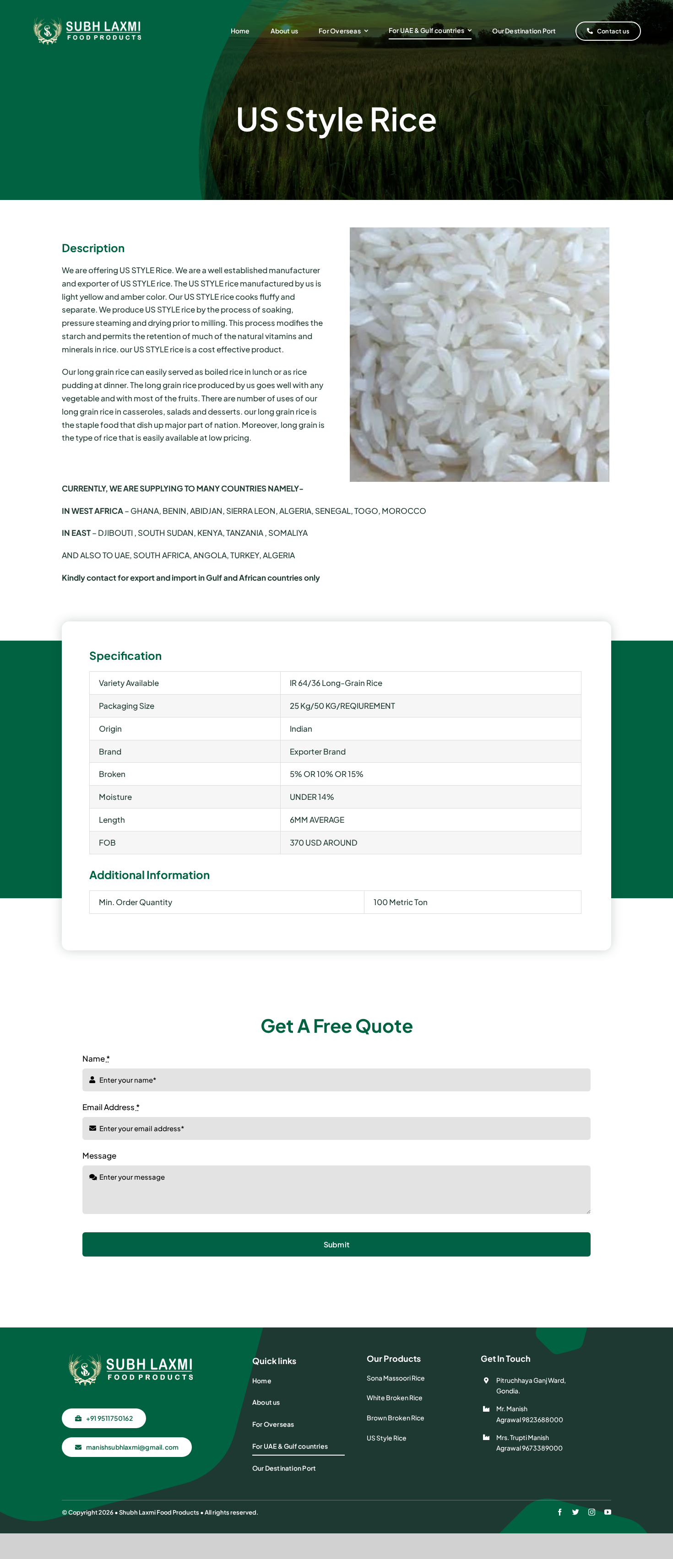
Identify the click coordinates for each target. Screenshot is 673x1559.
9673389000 (542, 1448)
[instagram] (591, 1512)
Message (99, 1155)
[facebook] (559, 1512)
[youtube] (607, 1512)
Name (96, 1058)
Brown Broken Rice (395, 1417)
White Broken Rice (395, 1397)
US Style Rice (387, 1438)
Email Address (111, 1107)
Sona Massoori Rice (396, 1378)
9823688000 (542, 1419)
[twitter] (575, 1512)
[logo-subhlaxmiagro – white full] (87, 19)
